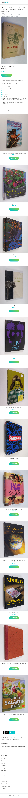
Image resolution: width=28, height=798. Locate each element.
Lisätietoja (6, 75)
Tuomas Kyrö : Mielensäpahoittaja (14, 407)
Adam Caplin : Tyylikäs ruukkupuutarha (14, 204)
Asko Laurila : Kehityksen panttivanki (14, 356)
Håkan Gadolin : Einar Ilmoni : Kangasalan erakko (14, 663)
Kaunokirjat (3, 758)
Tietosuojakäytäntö (5, 786)
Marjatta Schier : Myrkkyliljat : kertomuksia (14, 305)
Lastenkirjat (3, 763)
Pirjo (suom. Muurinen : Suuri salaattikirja (14, 714)
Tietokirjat (3, 768)
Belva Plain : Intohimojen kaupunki (14, 509)
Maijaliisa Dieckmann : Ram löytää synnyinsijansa (14, 153)
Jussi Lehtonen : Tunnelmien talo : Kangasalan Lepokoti (14, 561)
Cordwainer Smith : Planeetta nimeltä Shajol (14, 255)
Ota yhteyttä (4, 781)
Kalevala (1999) (14, 458)
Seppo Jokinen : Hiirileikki (14, 612)
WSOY (14, 66)
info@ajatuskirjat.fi (5, 751)
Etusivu (2, 13)
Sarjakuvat (3, 765)
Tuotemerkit (9, 66)
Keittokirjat (3, 760)
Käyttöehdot (4, 783)
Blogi (2, 779)
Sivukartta (3, 788)
